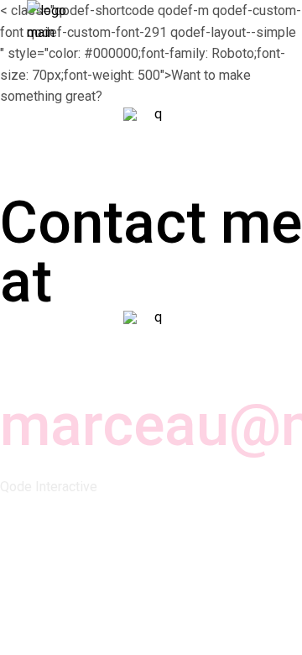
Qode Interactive (48, 487)
